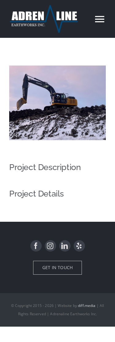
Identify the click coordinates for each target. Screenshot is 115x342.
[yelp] (79, 246)
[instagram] (50, 246)
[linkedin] (65, 246)
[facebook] (36, 246)
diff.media (87, 305)
